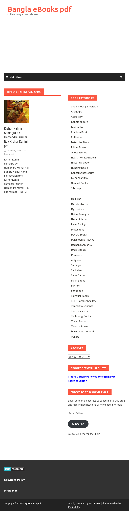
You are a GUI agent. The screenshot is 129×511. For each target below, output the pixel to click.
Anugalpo (76, 111)
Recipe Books (79, 249)
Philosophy (77, 229)
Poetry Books (79, 234)
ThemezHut (73, 506)
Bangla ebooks (79, 121)
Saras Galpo (78, 275)
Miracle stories (79, 204)
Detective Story (80, 142)
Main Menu (16, 77)
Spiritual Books (80, 295)
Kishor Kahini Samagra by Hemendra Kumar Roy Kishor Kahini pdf (16, 137)
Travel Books (78, 321)
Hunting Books (79, 167)
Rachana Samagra (81, 244)
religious (76, 260)
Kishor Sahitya (79, 177)
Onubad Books (79, 183)
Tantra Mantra (79, 311)
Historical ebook (80, 162)
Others (75, 336)
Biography (77, 127)
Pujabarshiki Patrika (82, 239)
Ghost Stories (79, 152)
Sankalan (76, 270)
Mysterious (77, 209)
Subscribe (78, 424)
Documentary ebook (82, 331)
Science (75, 285)
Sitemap (76, 188)
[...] (25, 191)
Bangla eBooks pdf (39, 9)
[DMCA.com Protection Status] (14, 468)
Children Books (80, 132)
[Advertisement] (64, 47)
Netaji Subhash (79, 219)
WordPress (94, 503)
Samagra (76, 265)
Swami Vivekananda (82, 306)
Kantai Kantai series (82, 172)
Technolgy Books (81, 316)
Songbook (77, 290)
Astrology (76, 116)
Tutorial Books (79, 326)
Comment (9, 153)
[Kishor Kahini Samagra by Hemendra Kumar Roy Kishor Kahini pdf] (16, 111)
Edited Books (78, 147)
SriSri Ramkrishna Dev (83, 301)
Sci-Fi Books (78, 280)
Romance (76, 255)
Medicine (76, 198)
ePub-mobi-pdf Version (84, 106)
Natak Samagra (80, 214)
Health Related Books (83, 157)
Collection (77, 137)
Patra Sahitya (79, 224)
